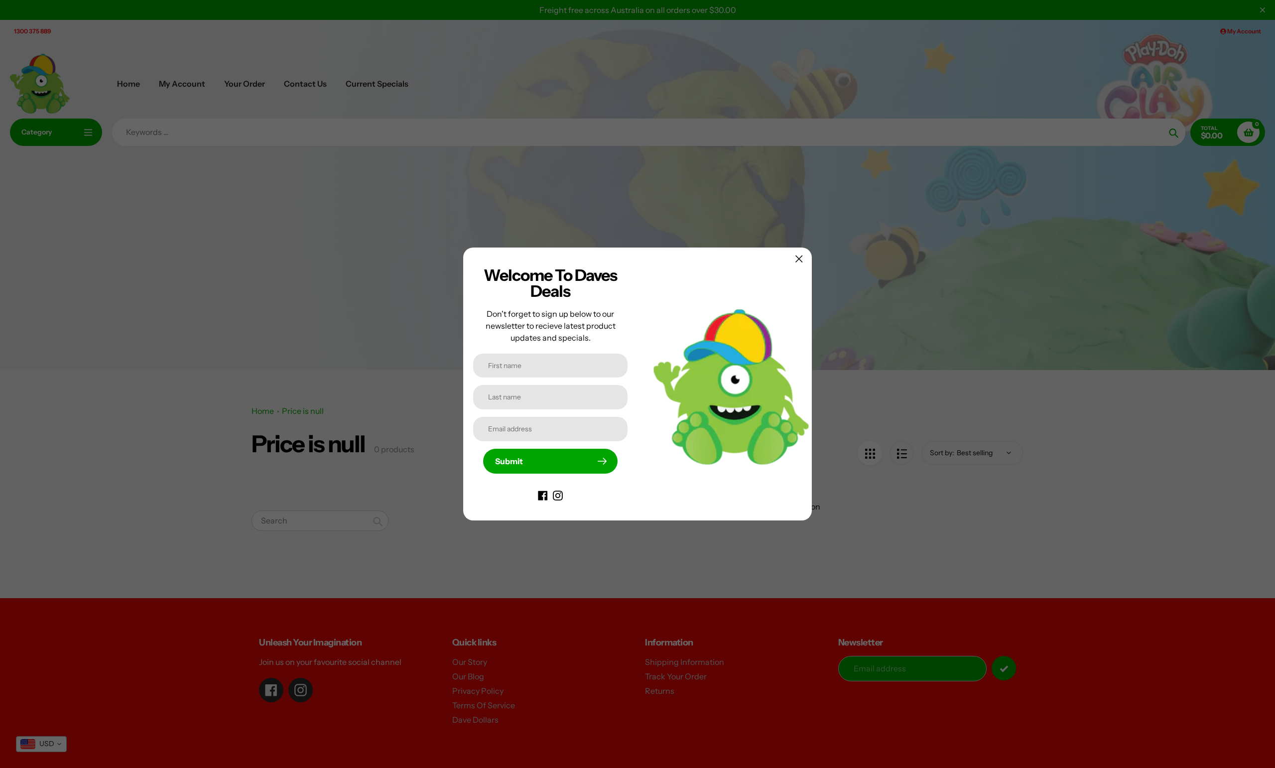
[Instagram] (558, 495)
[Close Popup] (799, 259)
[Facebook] (543, 495)
